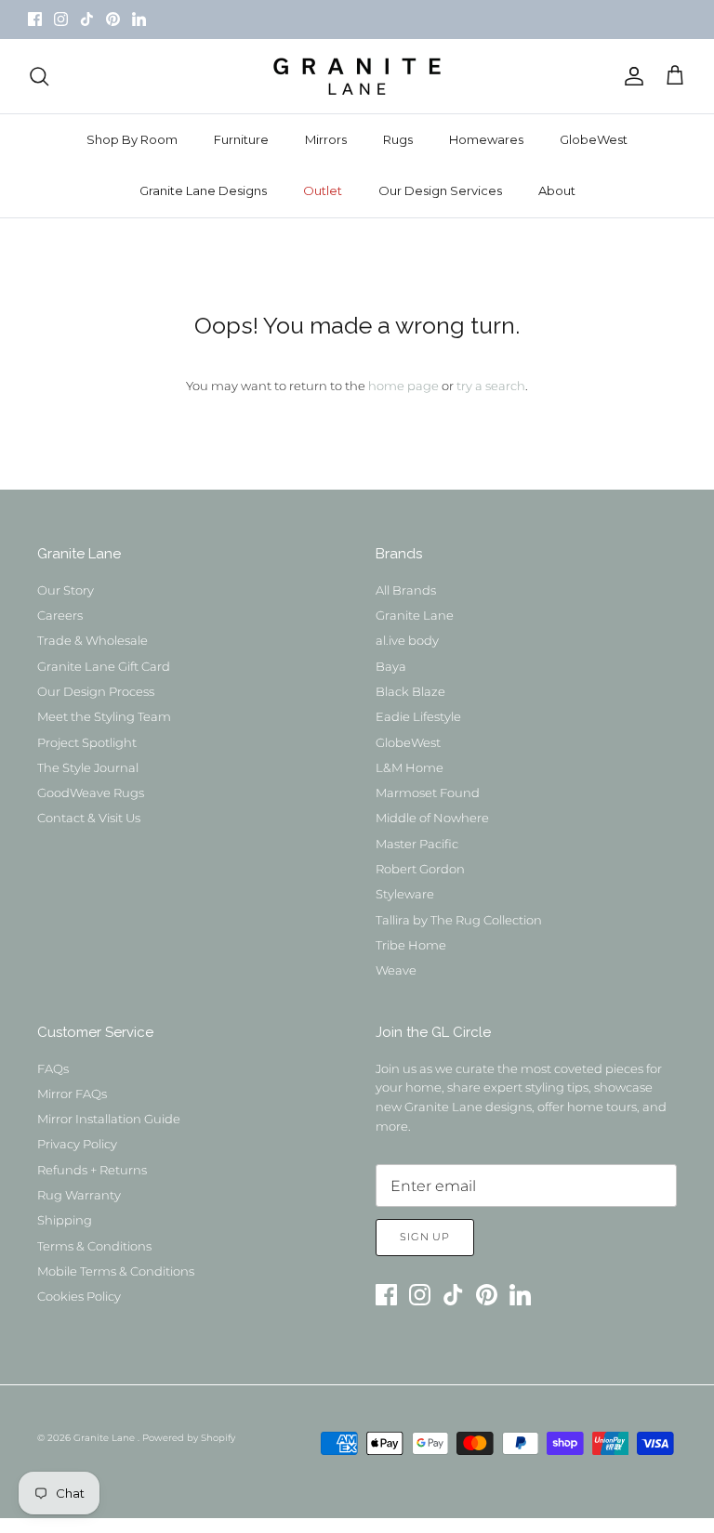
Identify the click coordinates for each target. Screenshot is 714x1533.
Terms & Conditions (94, 1245)
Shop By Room (132, 139)
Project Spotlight (87, 742)
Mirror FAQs (72, 1093)
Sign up (425, 1236)
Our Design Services (440, 190)
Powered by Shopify (188, 1438)
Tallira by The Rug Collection (459, 919)
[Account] (630, 76)
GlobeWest (594, 139)
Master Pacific (417, 843)
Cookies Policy (79, 1296)
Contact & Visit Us (88, 817)
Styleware (405, 893)
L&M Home (409, 767)
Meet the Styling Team (104, 716)
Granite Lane (415, 615)
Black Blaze (410, 691)
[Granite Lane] (357, 76)
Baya (391, 666)
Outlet (322, 190)
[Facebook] (35, 19)
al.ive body (407, 640)
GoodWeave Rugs (90, 792)
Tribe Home (411, 944)
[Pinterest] (113, 19)
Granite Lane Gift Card (103, 666)
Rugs (398, 139)
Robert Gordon (420, 868)
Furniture (241, 139)
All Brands (406, 590)
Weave (396, 970)
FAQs (53, 1068)
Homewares (486, 139)
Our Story (65, 590)
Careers (60, 615)
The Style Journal (88, 767)
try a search (490, 385)
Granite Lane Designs (203, 190)
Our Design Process (95, 691)
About (556, 190)
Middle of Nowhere (432, 817)
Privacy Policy (77, 1143)
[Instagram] (61, 19)
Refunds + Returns (92, 1169)
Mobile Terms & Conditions (115, 1271)
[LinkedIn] (139, 19)
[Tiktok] (87, 19)
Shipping (64, 1219)
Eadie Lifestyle (418, 716)
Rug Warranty (79, 1194)
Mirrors (326, 139)
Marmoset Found (428, 792)
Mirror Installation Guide (108, 1118)
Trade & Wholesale (92, 640)
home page (403, 385)
